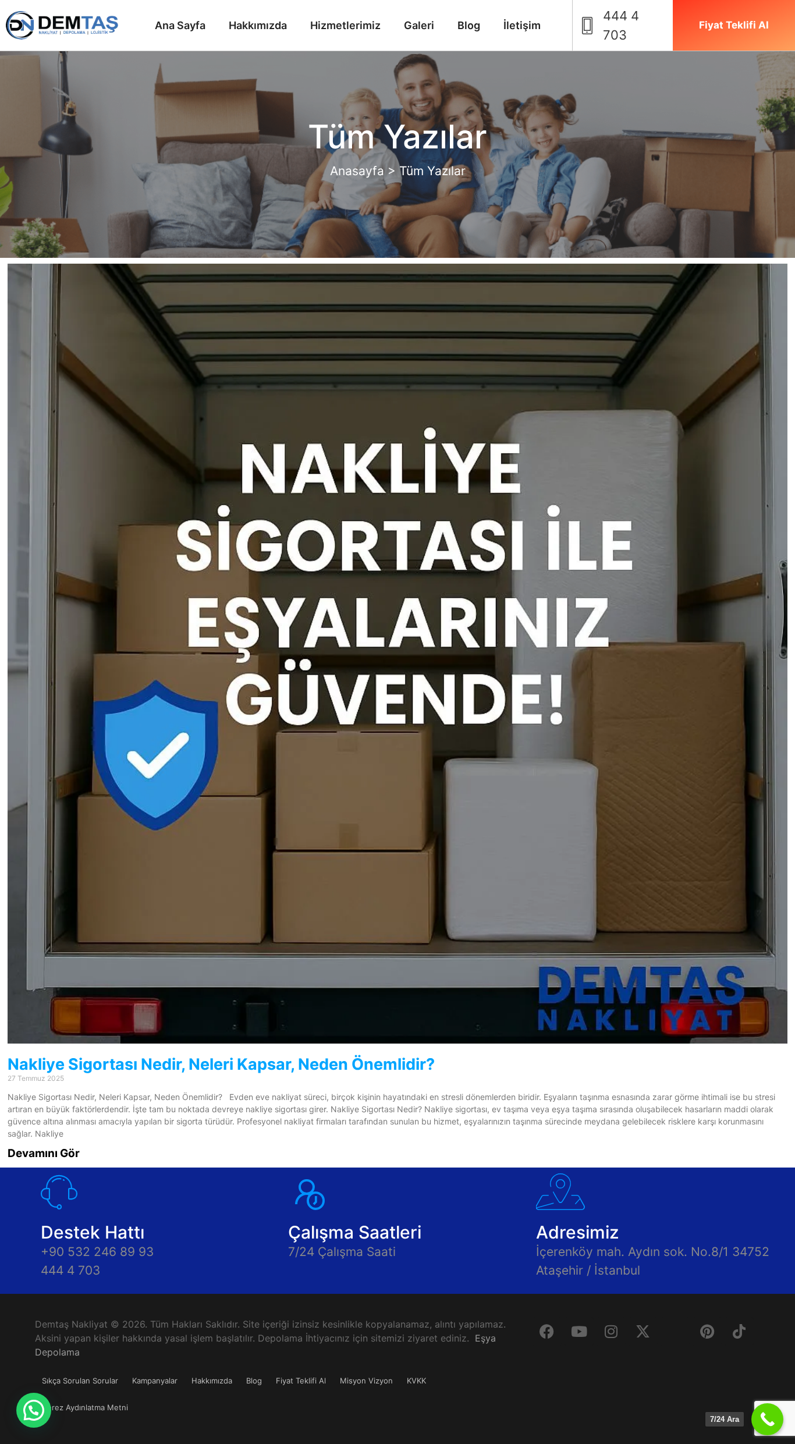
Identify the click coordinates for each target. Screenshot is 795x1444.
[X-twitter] (643, 1331)
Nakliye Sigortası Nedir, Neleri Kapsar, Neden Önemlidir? (221, 1064)
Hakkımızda (258, 25)
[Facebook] (547, 1331)
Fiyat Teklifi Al (301, 1380)
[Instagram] (611, 1331)
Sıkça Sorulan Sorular (80, 1380)
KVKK (416, 1380)
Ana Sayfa (180, 25)
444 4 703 (70, 1270)
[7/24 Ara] (767, 1419)
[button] (33, 1410)
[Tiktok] (739, 1331)
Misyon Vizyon (366, 1380)
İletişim (522, 25)
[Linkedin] (675, 1331)
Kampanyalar (155, 1380)
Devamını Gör (44, 1153)
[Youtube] (579, 1331)
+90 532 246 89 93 (97, 1251)
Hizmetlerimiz (345, 25)
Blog (468, 25)
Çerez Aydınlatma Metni (85, 1407)
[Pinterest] (707, 1331)
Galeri (419, 25)
